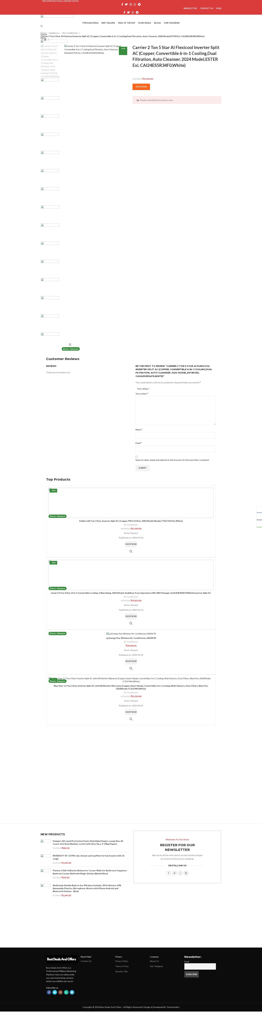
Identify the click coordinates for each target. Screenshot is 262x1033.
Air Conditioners (70, 33)
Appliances (54, 33)
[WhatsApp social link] (135, 4)
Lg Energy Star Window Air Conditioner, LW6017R (131, 638)
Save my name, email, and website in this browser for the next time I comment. (172, 460)
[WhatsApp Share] (259, 524)
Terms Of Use (122, 966)
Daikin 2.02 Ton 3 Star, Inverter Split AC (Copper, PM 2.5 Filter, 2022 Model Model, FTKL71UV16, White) (131, 521)
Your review (142, 393)
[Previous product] (42, 39)
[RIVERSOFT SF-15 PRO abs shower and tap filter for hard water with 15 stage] (45, 859)
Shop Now (141, 86)
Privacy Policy (121, 961)
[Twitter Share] (259, 516)
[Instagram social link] (131, 4)
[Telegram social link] (139, 4)
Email (139, 442)
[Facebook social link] (122, 4)
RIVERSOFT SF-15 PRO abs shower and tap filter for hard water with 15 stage (88, 857)
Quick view (131, 551)
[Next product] (48, 39)
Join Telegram (156, 966)
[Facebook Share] (259, 509)
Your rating (143, 388)
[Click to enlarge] (70, 344)
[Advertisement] (131, 778)
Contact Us (86, 961)
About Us (154, 961)
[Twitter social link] (126, 4)
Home (44, 33)
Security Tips (121, 971)
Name (139, 429)
